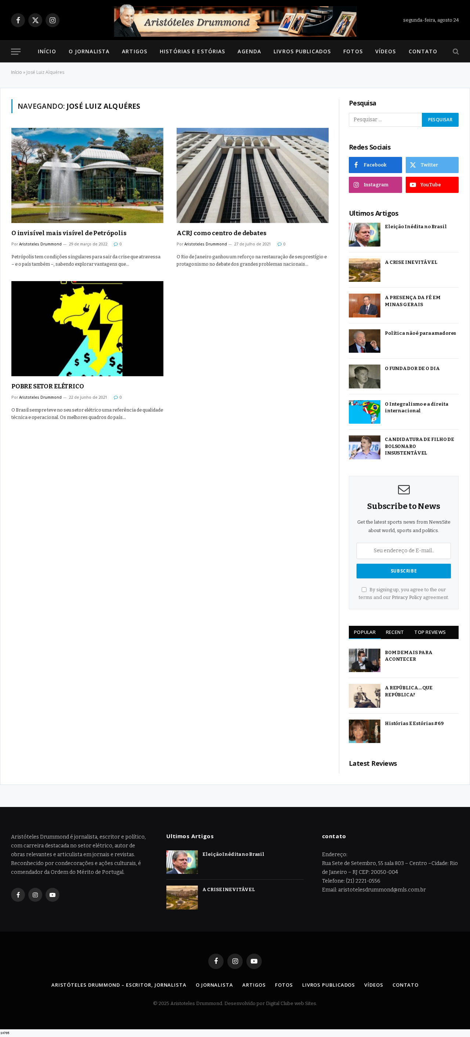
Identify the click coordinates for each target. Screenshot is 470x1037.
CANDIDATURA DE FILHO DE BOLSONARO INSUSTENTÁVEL (419, 446)
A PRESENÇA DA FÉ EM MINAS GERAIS (413, 301)
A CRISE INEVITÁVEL (411, 262)
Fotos (353, 51)
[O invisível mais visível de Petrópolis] (87, 175)
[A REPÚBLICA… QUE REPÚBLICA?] (364, 696)
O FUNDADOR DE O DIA (412, 368)
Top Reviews (430, 632)
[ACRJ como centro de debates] (253, 175)
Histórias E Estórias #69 (414, 723)
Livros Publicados (302, 51)
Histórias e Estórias (192, 51)
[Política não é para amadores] (364, 341)
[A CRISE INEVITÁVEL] (364, 270)
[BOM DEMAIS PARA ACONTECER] (364, 660)
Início (47, 51)
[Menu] (16, 51)
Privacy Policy (407, 597)
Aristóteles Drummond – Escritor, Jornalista (119, 985)
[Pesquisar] (455, 51)
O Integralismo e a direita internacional (416, 407)
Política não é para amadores (420, 333)
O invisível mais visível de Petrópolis (69, 233)
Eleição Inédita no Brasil (416, 226)
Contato (423, 51)
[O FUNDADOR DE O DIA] (364, 376)
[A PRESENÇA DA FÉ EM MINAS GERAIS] (364, 305)
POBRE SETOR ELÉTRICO (47, 386)
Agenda (249, 51)
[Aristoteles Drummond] (235, 20)
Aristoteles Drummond (40, 244)
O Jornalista (89, 51)
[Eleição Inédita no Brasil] (364, 235)
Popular (365, 632)
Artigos (134, 51)
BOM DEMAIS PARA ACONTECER (409, 656)
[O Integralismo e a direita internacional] (364, 412)
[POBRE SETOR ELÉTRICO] (87, 328)
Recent (395, 632)
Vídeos (385, 51)
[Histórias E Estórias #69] (364, 731)
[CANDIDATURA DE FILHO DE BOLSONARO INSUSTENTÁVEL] (364, 447)
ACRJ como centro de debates (221, 233)
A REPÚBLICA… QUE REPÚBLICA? (409, 691)
